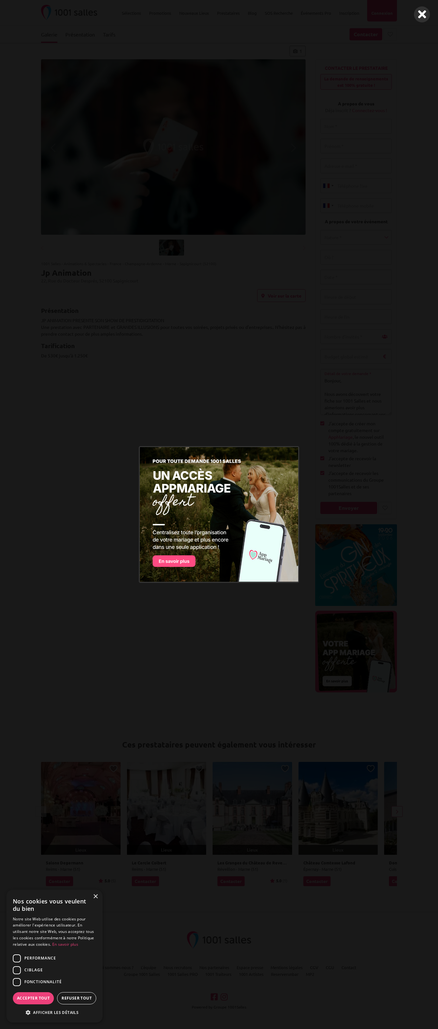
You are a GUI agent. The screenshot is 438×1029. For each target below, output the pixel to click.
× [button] (95, 896)
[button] (54, 1012)
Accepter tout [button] (33, 998)
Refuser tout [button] (77, 998)
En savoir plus (65, 944)
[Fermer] (422, 14)
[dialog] (54, 956)
